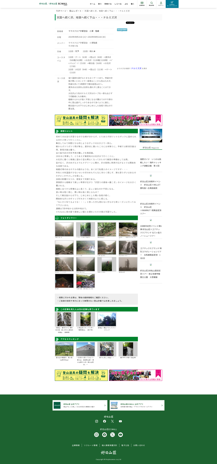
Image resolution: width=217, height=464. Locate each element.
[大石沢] (64, 247)
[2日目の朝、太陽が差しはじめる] (85, 281)
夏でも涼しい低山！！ (106, 357)
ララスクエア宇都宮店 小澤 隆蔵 (83, 31)
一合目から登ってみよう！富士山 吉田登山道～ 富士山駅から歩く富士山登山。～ (85, 360)
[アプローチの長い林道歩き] (85, 229)
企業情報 (76, 445)
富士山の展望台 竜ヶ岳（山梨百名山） (64, 358)
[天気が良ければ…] (85, 264)
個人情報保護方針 (109, 445)
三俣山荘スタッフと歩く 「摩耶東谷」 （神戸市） (86, 329)
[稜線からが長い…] (106, 264)
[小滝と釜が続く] (106, 247)
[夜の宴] (64, 281)
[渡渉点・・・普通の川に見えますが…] (128, 229)
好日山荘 (151, 147)
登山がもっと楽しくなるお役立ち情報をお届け (79, 405)
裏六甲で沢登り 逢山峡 (128, 357)
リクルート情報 (90, 445)
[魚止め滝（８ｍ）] (128, 247)
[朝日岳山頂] (128, 264)
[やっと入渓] (85, 247)
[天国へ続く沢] (64, 229)
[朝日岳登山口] (106, 229)
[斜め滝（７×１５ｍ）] (64, 264)
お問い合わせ (139, 445)
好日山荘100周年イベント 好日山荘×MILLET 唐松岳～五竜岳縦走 (151, 184)
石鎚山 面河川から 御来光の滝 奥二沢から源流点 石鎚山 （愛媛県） (64, 330)
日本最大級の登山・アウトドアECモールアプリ (136, 405)
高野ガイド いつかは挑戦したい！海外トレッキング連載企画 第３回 (150, 162)
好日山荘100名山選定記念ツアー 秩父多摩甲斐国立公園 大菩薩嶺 (150, 273)
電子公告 (125, 445)
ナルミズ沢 (136, 68)
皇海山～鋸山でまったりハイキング (107, 329)
